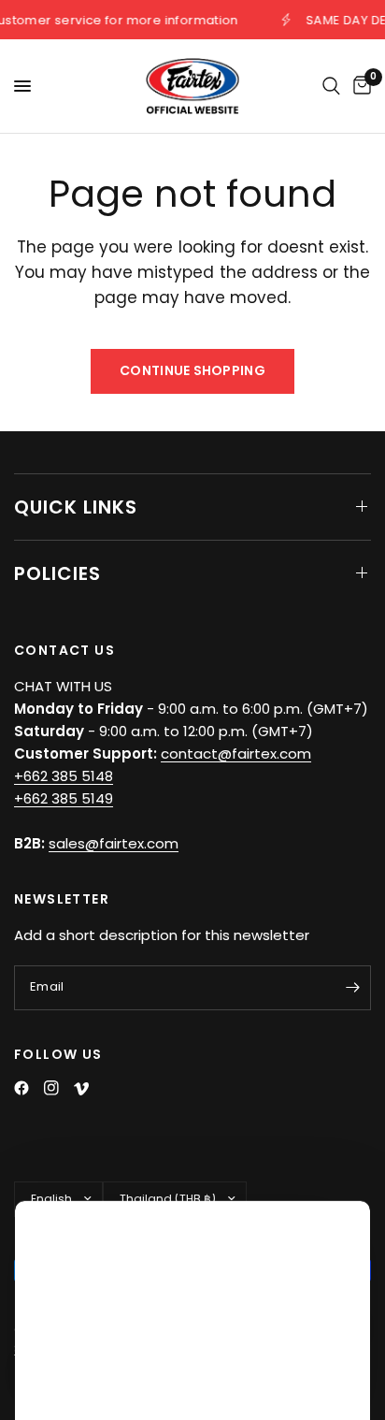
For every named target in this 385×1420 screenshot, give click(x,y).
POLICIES (57, 573)
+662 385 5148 (63, 776)
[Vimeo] (81, 1088)
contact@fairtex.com (236, 753)
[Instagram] (51, 1087)
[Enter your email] (352, 987)
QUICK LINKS (75, 507)
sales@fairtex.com (113, 843)
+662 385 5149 (63, 798)
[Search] (331, 86)
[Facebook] (21, 1087)
